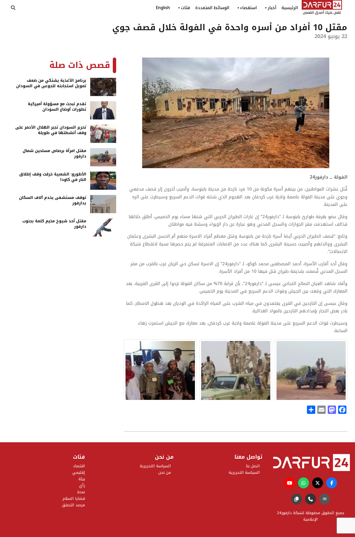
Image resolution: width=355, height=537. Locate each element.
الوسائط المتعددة (212, 8)
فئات (185, 8)
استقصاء (248, 8)
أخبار (272, 8)
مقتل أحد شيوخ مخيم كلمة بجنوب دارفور (54, 224)
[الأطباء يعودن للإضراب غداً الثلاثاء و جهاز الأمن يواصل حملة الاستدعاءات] (160, 369)
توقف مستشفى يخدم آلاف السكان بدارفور (52, 201)
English (163, 8)
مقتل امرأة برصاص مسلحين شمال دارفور (54, 154)
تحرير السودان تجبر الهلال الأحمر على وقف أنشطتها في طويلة (50, 130)
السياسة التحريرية (155, 466)
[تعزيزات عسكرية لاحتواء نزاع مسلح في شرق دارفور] (311, 369)
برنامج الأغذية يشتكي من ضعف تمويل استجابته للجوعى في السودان (51, 84)
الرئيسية (289, 8)
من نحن (164, 472)
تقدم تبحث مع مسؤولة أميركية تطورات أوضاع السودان (57, 107)
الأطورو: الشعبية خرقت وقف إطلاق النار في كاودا (52, 177)
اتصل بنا (253, 466)
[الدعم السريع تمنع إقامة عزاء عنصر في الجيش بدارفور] (235, 369)
